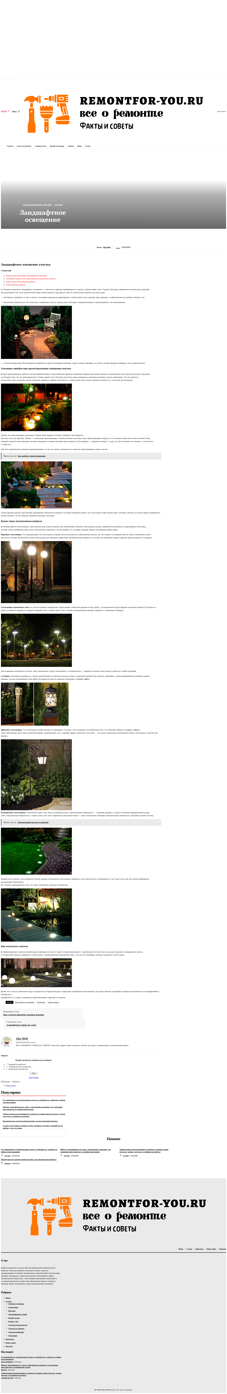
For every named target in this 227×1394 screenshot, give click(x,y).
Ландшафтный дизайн (37, 205)
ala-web (107, 247)
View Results (34, 1078)
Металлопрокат (7, 1362)
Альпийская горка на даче (21, 1025)
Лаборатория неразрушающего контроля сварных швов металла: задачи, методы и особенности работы (143, 1150)
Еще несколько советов (15, 284)
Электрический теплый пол (20, 1067)
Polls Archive (11, 1086)
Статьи (58, 205)
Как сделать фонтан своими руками (23, 1014)
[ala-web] (6, 1041)
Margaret (7, 1163)
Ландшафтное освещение (24, 1002)
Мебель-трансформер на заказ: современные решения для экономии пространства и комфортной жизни (32, 1108)
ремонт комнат (53, 1002)
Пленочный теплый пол (18, 1069)
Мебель (4, 1370)
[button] (16, 111)
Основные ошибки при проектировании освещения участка (30, 278)
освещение (41, 1002)
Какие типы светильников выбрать (20, 281)
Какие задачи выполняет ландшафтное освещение (26, 275)
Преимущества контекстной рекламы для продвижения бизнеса (30, 1121)
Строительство (7, 1378)
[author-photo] (2, 1156)
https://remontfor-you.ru (26, 1042)
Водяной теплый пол (17, 1064)
